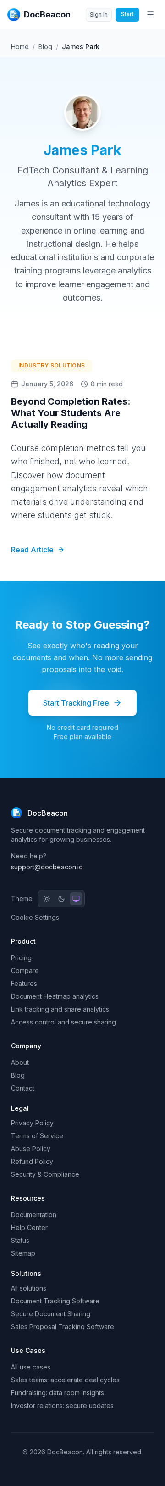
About (20, 1062)
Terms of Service (37, 1136)
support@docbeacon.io (47, 867)
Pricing (21, 958)
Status (20, 1240)
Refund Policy (32, 1161)
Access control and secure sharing (63, 1022)
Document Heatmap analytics (55, 996)
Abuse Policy (30, 1148)
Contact (22, 1088)
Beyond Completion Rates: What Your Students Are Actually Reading (71, 413)
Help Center (29, 1227)
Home (20, 46)
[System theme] (76, 898)
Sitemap (23, 1253)
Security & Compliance (45, 1174)
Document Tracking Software (55, 1301)
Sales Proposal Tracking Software (62, 1326)
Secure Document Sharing (50, 1314)
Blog (45, 46)
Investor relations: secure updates (62, 1405)
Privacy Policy (32, 1123)
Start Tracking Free (76, 702)
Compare (25, 970)
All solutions (28, 1288)
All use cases (30, 1367)
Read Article (32, 549)
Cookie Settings (35, 917)
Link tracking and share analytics (60, 1009)
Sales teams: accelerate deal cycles (65, 1380)
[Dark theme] (61, 898)
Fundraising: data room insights (57, 1393)
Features (24, 983)
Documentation (33, 1215)
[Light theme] (46, 898)
